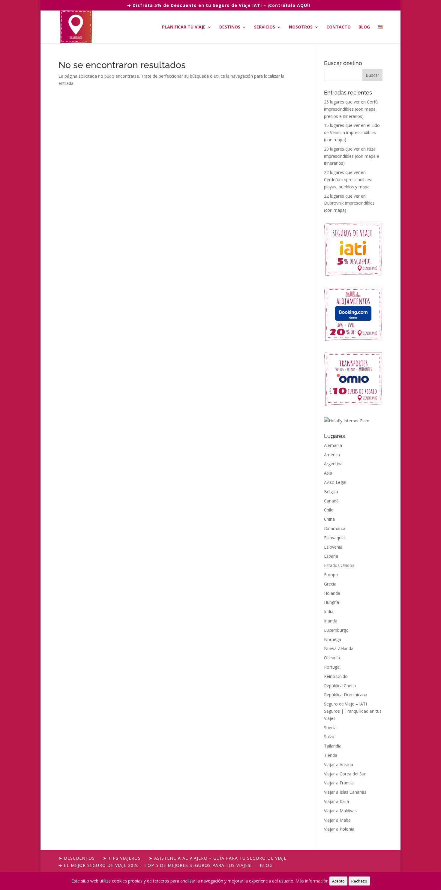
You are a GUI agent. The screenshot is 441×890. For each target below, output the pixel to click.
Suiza (329, 736)
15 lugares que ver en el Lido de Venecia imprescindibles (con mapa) (352, 132)
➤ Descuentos (76, 858)
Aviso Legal (335, 482)
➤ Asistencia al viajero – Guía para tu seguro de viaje (217, 858)
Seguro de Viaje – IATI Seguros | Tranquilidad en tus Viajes (353, 711)
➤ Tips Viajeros (122, 858)
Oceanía (332, 658)
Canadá (331, 501)
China (329, 519)
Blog (364, 27)
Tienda (330, 755)
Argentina (333, 463)
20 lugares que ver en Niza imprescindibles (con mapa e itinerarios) (351, 156)
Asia (328, 473)
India (328, 611)
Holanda (332, 593)
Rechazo (359, 881)
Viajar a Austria (338, 764)
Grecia (330, 584)
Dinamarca (334, 528)
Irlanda (330, 621)
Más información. (312, 881)
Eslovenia (333, 547)
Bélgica (331, 491)
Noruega (332, 639)
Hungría (331, 602)
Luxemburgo (336, 630)
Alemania (333, 445)
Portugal (332, 667)
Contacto (338, 27)
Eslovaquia (334, 538)
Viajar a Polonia (339, 829)
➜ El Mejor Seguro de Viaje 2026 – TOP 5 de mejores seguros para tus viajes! (155, 865)
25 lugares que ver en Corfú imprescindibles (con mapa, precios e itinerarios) (351, 109)
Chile (328, 510)
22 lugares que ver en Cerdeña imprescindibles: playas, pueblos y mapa (348, 179)
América (332, 454)
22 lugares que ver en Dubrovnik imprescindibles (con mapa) (349, 203)
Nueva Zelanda (338, 648)
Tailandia (332, 746)
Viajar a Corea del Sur (345, 774)
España (331, 556)
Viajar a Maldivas (340, 811)
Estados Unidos (339, 565)
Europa (331, 574)
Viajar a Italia (336, 801)
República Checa (340, 685)
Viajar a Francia (339, 783)
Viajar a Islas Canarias (345, 792)
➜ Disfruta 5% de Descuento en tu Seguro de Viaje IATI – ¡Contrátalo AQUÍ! (218, 5)
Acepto (338, 881)
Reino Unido (336, 676)
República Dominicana (345, 694)
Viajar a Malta (337, 820)
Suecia (330, 727)
